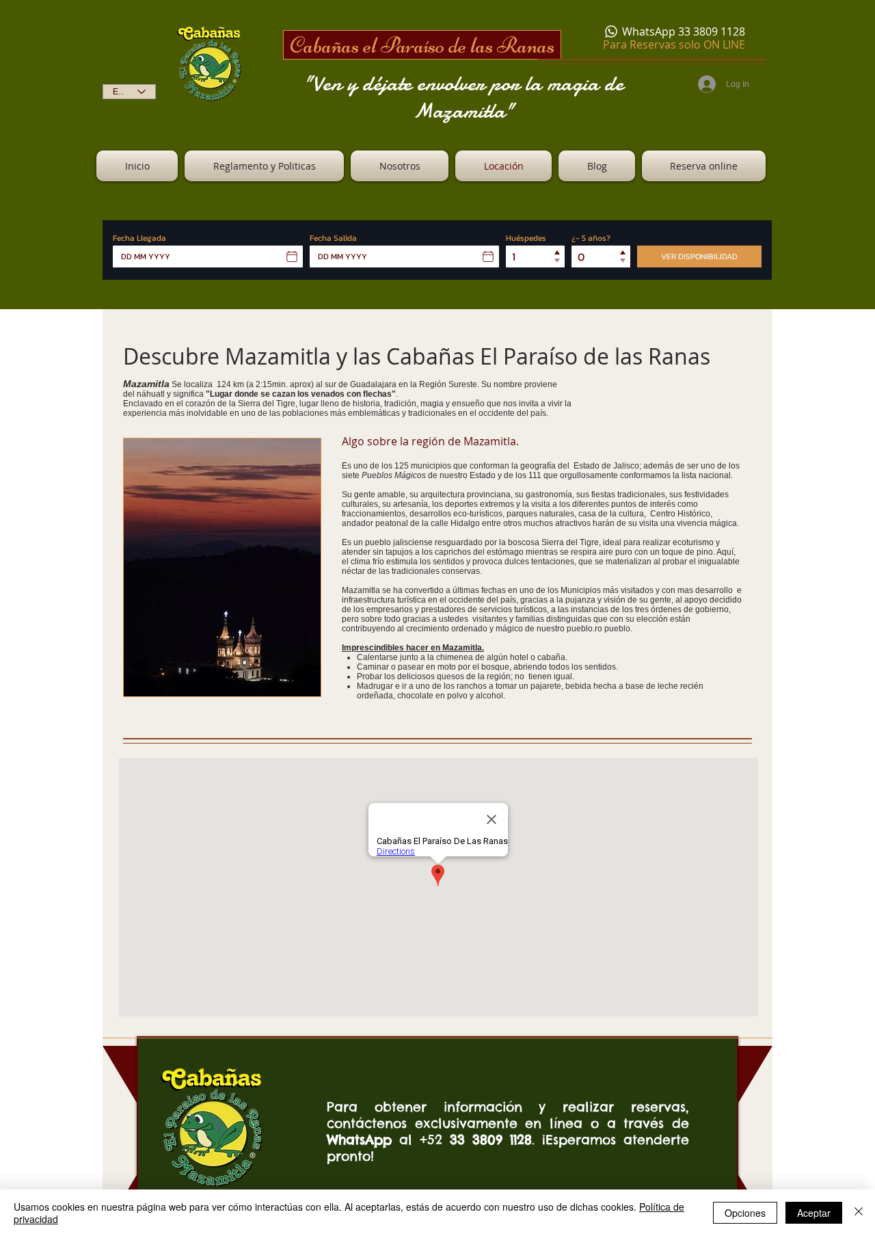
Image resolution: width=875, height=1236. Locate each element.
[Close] (858, 1212)
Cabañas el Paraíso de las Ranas (422, 45)
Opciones (745, 1213)
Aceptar (814, 1213)
